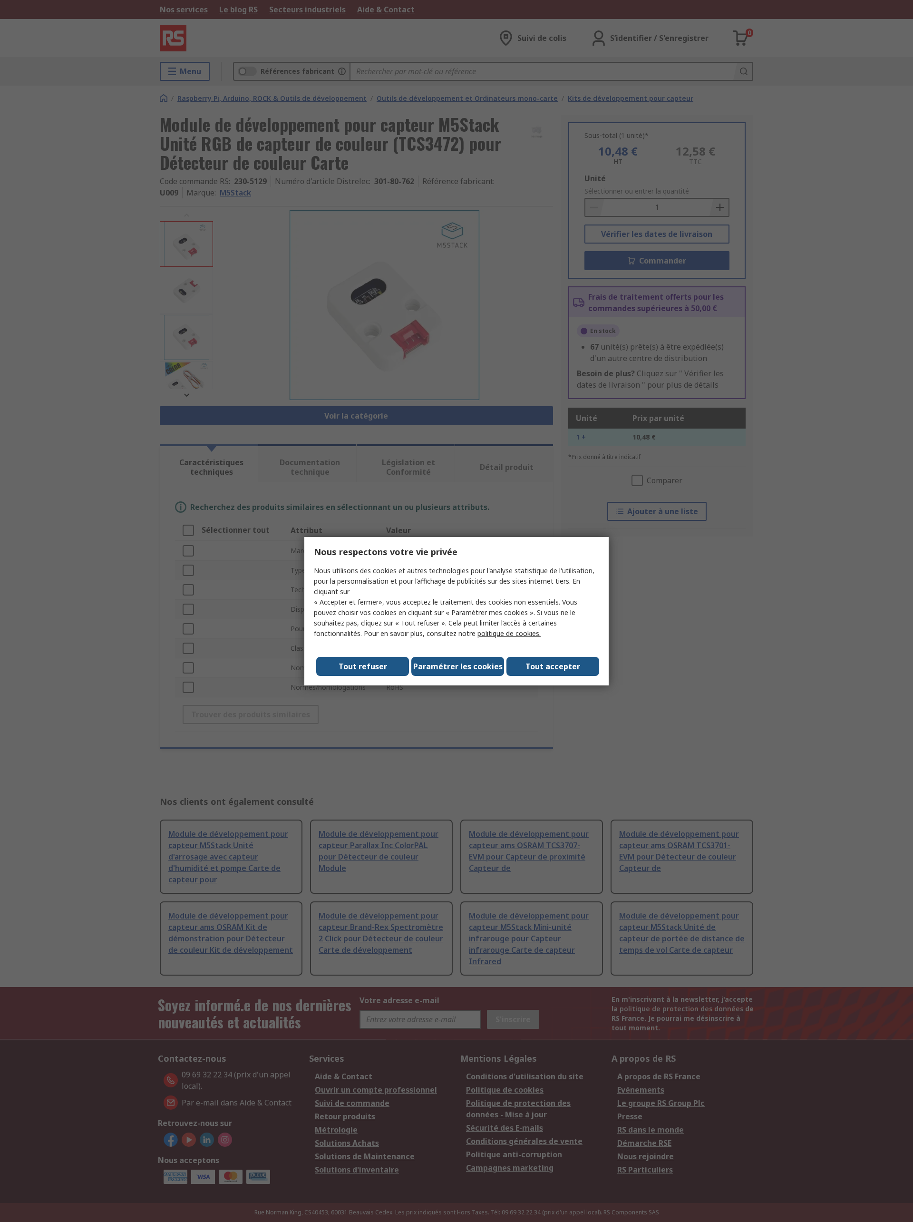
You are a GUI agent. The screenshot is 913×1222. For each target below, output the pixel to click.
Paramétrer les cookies (458, 666)
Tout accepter (552, 666)
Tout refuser (363, 666)
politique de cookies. (509, 633)
